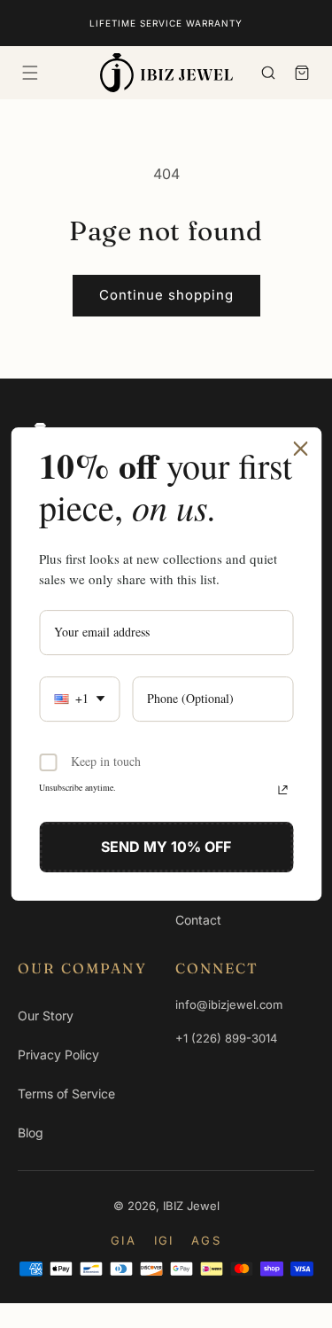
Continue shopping (166, 294)
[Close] (300, 448)
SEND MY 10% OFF (166, 846)
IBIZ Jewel (191, 1206)
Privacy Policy (58, 1054)
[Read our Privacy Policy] (282, 790)
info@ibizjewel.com (228, 1004)
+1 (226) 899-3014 (226, 1038)
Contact (198, 919)
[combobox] (79, 699)
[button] (30, 72)
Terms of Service (66, 1093)
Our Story (45, 1015)
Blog (30, 1132)
